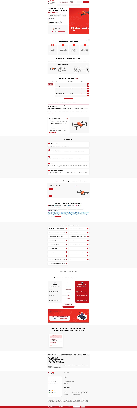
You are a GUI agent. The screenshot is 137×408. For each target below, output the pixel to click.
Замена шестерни (76, 72)
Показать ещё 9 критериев (68, 304)
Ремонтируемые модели (67, 378)
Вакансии (65, 376)
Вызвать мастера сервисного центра (68, 306)
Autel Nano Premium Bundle (62, 70)
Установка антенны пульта (77, 71)
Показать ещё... (60, 73)
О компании (65, 377)
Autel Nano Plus (60, 65)
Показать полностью (50, 113)
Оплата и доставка (66, 373)
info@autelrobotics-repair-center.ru (54, 381)
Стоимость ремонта (66, 372)
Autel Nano (59, 71)
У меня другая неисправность (68, 98)
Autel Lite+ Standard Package (62, 67)
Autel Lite (59, 69)
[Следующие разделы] (89, 39)
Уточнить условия (52, 132)
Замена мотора (76, 66)
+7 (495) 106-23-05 (72, 1)
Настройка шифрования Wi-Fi (78, 70)
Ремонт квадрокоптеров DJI (76, 394)
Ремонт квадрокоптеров (63, 64)
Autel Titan (59, 72)
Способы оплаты (66, 383)
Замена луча (75, 68)
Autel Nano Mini (60, 66)
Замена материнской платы (78, 67)
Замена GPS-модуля (77, 69)
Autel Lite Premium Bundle (61, 68)
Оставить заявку (58, 216)
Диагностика (76, 65)
